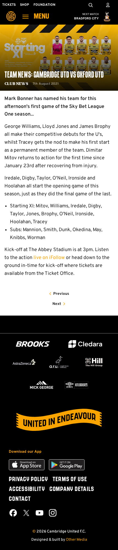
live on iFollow (49, 258)
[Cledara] (85, 344)
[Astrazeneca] (24, 362)
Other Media (76, 539)
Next (56, 304)
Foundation (44, 5)
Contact (20, 499)
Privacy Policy (28, 479)
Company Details (71, 489)
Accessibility (27, 489)
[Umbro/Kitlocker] (76, 384)
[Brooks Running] (33, 344)
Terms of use (69, 479)
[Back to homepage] (11, 12)
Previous (61, 294)
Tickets (9, 5)
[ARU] (59, 362)
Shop (24, 5)
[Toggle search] (90, 5)
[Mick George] (41, 384)
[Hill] (94, 362)
